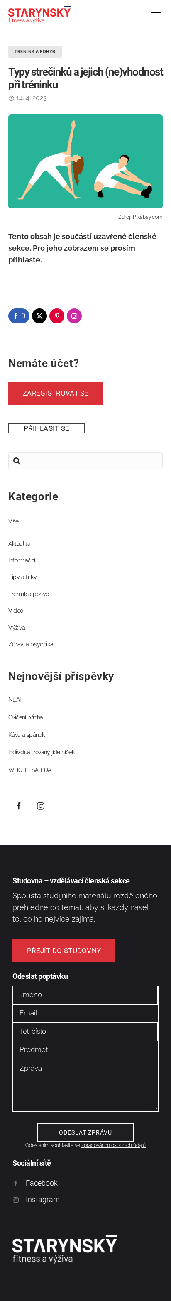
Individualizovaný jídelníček (41, 752)
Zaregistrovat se (56, 393)
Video (15, 610)
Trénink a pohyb (28, 594)
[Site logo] (39, 14)
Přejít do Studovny (64, 950)
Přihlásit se (47, 428)
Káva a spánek (26, 734)
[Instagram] (40, 805)
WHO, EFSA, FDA (29, 770)
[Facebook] (18, 805)
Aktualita (19, 543)
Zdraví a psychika (30, 644)
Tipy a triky (22, 577)
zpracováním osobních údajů (113, 1145)
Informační (21, 560)
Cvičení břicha (25, 717)
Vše (13, 521)
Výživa (16, 627)
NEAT (15, 699)
